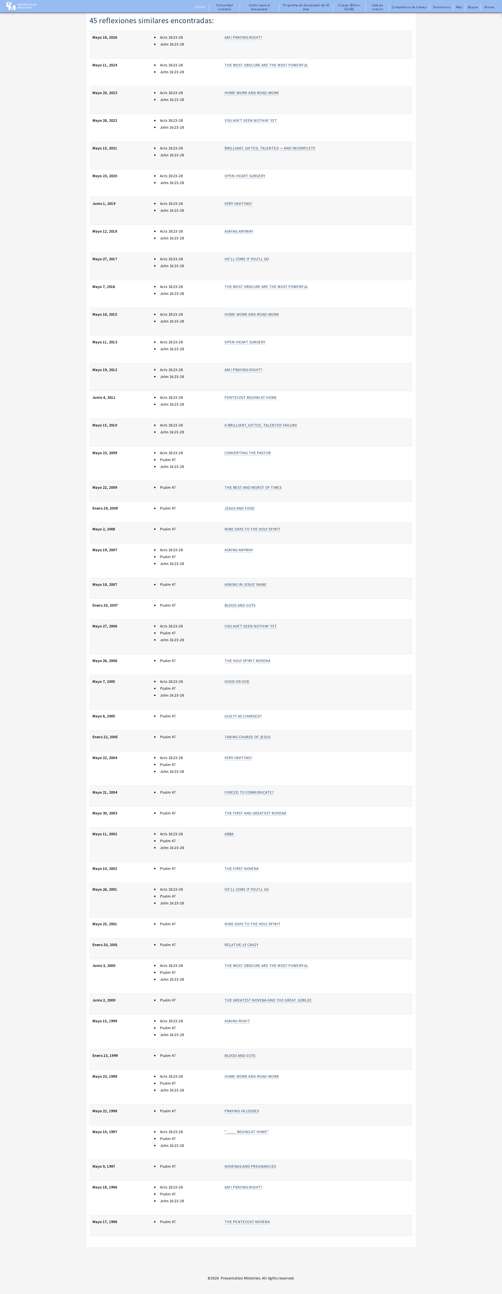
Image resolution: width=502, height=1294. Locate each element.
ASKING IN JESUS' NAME (245, 584)
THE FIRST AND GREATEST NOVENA (255, 813)
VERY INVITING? (238, 203)
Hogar (200, 7)
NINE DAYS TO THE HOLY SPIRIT (252, 528)
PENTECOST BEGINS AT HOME (251, 397)
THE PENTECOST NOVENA (247, 1221)
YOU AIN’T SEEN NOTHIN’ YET (251, 120)
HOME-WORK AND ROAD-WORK (252, 92)
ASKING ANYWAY (239, 231)
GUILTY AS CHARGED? (243, 715)
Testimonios (441, 7)
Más (459, 7)
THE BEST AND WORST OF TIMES (253, 487)
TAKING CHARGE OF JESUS (247, 736)
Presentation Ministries (27, 6)
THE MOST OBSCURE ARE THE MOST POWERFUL (266, 64)
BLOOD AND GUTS (240, 605)
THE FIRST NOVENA (242, 868)
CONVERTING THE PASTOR (248, 452)
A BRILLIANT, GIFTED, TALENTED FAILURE (261, 425)
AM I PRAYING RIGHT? (244, 37)
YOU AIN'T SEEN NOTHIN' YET (251, 626)
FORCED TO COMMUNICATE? (249, 792)
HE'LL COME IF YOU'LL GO (247, 258)
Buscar (473, 7)
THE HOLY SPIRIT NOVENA (247, 660)
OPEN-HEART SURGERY (245, 175)
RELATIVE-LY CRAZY (241, 944)
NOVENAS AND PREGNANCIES (250, 1166)
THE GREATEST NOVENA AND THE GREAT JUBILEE (268, 1000)
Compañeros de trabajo (409, 7)
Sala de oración (377, 7)
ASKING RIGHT (237, 1020)
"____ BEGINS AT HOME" (247, 1131)
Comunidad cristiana (224, 7)
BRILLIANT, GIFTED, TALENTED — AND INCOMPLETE (270, 148)
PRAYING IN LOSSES (242, 1110)
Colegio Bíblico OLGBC (349, 7)
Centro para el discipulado (259, 7)
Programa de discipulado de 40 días (306, 7)
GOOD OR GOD (237, 681)
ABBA (229, 833)
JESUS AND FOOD (240, 508)
